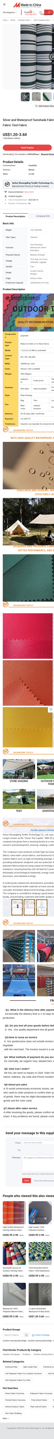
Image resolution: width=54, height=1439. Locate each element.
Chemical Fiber (11, 1367)
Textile (12, 20)
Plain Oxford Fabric (38, 1406)
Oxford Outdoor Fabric (14, 1406)
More (5, 1418)
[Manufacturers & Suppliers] (27, 4)
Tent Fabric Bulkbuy (13, 1413)
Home (5, 20)
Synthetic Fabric (24, 20)
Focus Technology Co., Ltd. (35, 1428)
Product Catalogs (42, 1335)
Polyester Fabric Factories (41, 1393)
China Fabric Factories (14, 1393)
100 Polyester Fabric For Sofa (17, 1380)
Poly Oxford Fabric (39, 1400)
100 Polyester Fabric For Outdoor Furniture (23, 1373)
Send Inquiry (27, 147)
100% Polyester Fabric (41, 20)
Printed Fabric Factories (15, 1400)
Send (26, 1180)
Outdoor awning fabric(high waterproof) (40, 1340)
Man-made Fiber (30, 1367)
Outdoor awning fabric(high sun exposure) (15, 1340)
